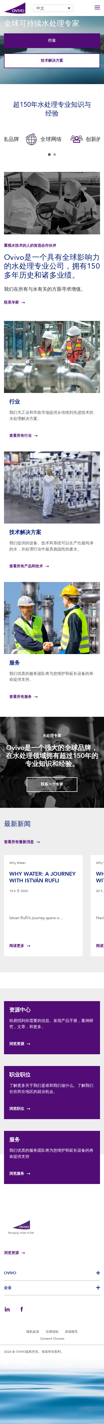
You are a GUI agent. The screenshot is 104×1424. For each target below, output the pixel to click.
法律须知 (52, 1331)
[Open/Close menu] (97, 8)
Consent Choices (52, 1338)
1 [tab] (49, 154)
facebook (21, 1309)
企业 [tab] (7, 1287)
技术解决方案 (52, 60)
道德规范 (71, 1331)
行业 (52, 40)
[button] (53, 8)
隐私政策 (32, 1331)
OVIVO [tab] (10, 1273)
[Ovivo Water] (14, 8)
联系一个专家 (52, 784)
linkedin (7, 1309)
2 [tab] (54, 154)
